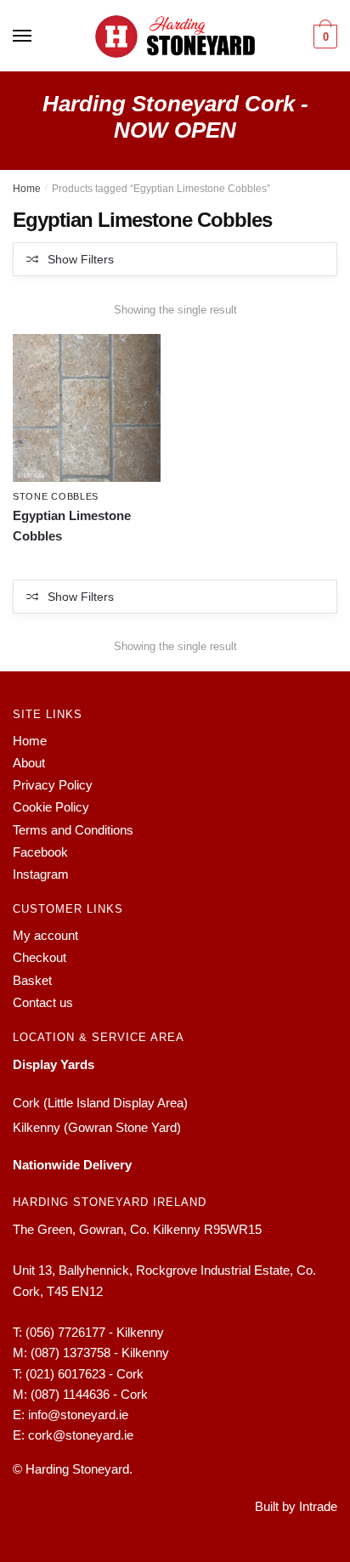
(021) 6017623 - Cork (84, 1374)
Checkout (39, 957)
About (29, 763)
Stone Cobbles (56, 496)
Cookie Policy (51, 807)
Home (27, 189)
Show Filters (81, 259)
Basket (32, 980)
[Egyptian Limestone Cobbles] (87, 408)
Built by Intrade (296, 1506)
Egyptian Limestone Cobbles (72, 525)
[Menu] (23, 36)
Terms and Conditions (73, 830)
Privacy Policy (53, 785)
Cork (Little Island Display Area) (100, 1102)
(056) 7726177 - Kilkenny (94, 1332)
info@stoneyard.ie (78, 1414)
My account (45, 935)
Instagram (41, 874)
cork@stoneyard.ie (80, 1435)
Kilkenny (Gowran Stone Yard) (97, 1127)
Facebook (40, 852)
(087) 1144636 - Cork (89, 1394)
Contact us (43, 1002)
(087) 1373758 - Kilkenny (100, 1352)
